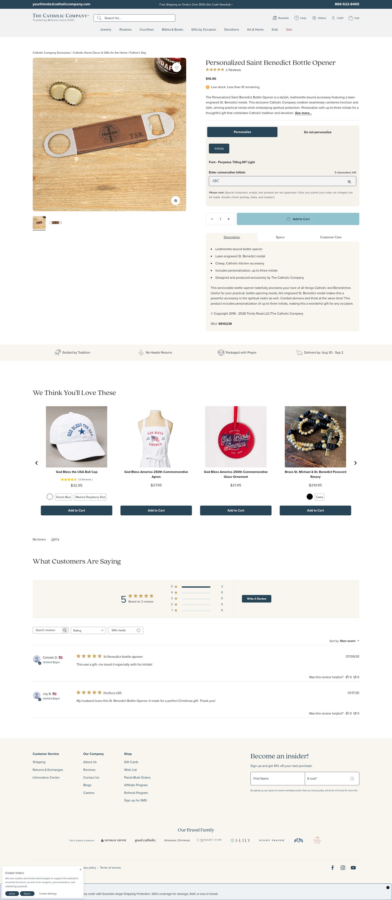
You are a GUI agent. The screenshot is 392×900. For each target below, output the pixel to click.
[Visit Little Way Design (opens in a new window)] (317, 840)
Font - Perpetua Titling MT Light (232, 162)
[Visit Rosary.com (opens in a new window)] (209, 840)
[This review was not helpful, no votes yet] (354, 677)
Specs (280, 237)
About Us (90, 762)
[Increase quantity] (229, 219)
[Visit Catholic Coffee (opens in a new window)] (114, 840)
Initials (219, 148)
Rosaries (125, 29)
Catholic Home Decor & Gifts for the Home (100, 52)
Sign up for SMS (135, 800)
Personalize (242, 132)
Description (232, 237)
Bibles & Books (172, 29)
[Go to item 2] (55, 223)
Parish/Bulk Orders (137, 777)
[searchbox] (47, 630)
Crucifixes (147, 29)
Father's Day (138, 52)
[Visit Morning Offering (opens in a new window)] (177, 840)
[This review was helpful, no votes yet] (347, 677)
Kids (275, 29)
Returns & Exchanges (48, 769)
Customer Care (331, 237)
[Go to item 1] (39, 223)
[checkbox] (176, 67)
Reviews (89, 769)
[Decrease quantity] (212, 219)
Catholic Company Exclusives (51, 52)
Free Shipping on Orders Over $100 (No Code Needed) (196, 4)
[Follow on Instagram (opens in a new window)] (343, 867)
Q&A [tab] (55, 539)
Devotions (231, 29)
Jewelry (105, 29)
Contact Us (91, 777)
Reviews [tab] (39, 539)
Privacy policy (87, 868)
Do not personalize (318, 132)
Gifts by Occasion (203, 29)
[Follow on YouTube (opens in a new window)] (353, 867)
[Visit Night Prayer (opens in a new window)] (272, 840)
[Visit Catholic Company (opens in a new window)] (82, 840)
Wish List (130, 769)
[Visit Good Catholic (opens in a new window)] (145, 840)
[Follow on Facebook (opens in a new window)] (332, 867)
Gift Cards (131, 762)
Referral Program (136, 792)
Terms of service (110, 868)
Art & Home (255, 29)
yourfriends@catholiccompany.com (61, 4)
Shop (128, 753)
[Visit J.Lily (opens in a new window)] (240, 840)
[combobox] (88, 630)
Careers (88, 792)
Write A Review (256, 599)
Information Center (46, 777)
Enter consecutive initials (282, 172)
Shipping (39, 762)
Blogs (87, 785)
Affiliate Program (136, 785)
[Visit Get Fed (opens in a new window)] (298, 840)
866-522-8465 (347, 4)
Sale (289, 29)
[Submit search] (100, 18)
